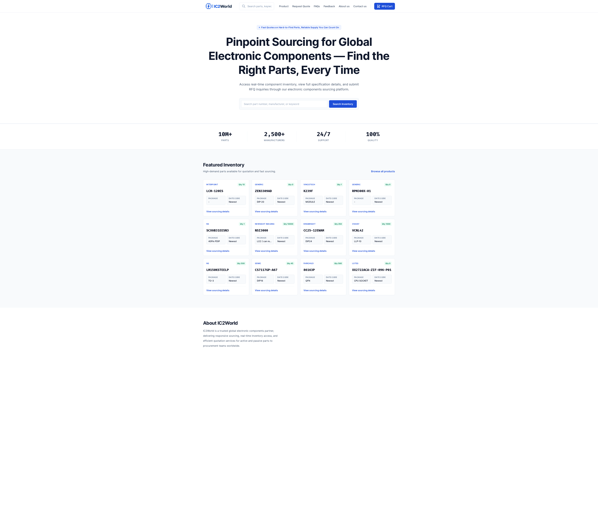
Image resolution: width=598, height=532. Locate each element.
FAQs (317, 6)
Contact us (360, 6)
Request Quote (301, 6)
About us (344, 6)
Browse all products (383, 171)
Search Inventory (343, 104)
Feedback (329, 6)
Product (284, 6)
